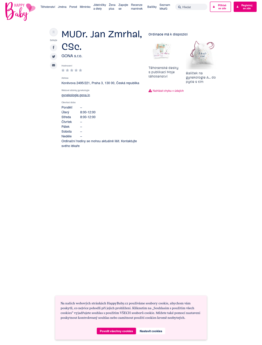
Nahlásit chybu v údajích (168, 91)
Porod (73, 7)
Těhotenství (47, 7)
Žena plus (112, 7)
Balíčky (152, 7)
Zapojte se (123, 7)
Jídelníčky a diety (99, 7)
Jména (62, 7)
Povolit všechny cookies (116, 331)
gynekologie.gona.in (75, 94)
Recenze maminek (137, 7)
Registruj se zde (246, 6)
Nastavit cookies (151, 331)
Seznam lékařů (165, 7)
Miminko (85, 7)
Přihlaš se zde (222, 6)
